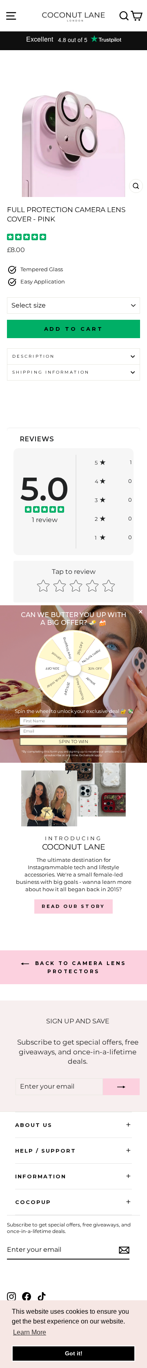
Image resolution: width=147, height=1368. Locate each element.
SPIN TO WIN (73, 741)
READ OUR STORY (73, 906)
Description (33, 356)
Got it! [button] (73, 1353)
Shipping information (50, 372)
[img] (26, 238)
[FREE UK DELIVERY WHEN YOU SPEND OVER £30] (73, 40)
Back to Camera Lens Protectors (79, 967)
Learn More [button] (29, 1332)
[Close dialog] (140, 611)
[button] (113, 462)
